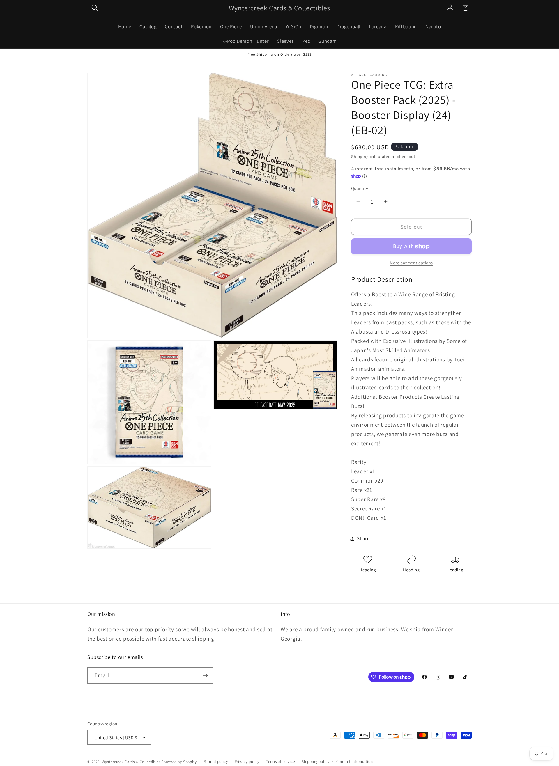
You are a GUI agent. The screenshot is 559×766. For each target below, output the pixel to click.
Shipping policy (316, 761)
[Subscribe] (205, 675)
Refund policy (216, 761)
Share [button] (363, 538)
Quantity (359, 188)
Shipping (360, 156)
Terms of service (280, 761)
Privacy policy (247, 761)
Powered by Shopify (179, 761)
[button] (95, 8)
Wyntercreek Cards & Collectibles (132, 761)
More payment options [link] (411, 262)
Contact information (354, 761)
